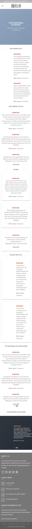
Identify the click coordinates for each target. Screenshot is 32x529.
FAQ (28, 524)
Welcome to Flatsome (12, 489)
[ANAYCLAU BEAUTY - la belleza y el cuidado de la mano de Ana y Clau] (16, 6)
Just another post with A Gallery (15, 494)
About (5, 524)
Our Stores (11, 524)
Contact (23, 524)
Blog (17, 524)
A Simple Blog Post (12, 499)
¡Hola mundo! (10, 483)
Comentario (9, 484)
